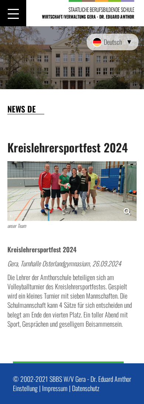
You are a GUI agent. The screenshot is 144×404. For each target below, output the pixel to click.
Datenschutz (85, 388)
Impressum (55, 388)
